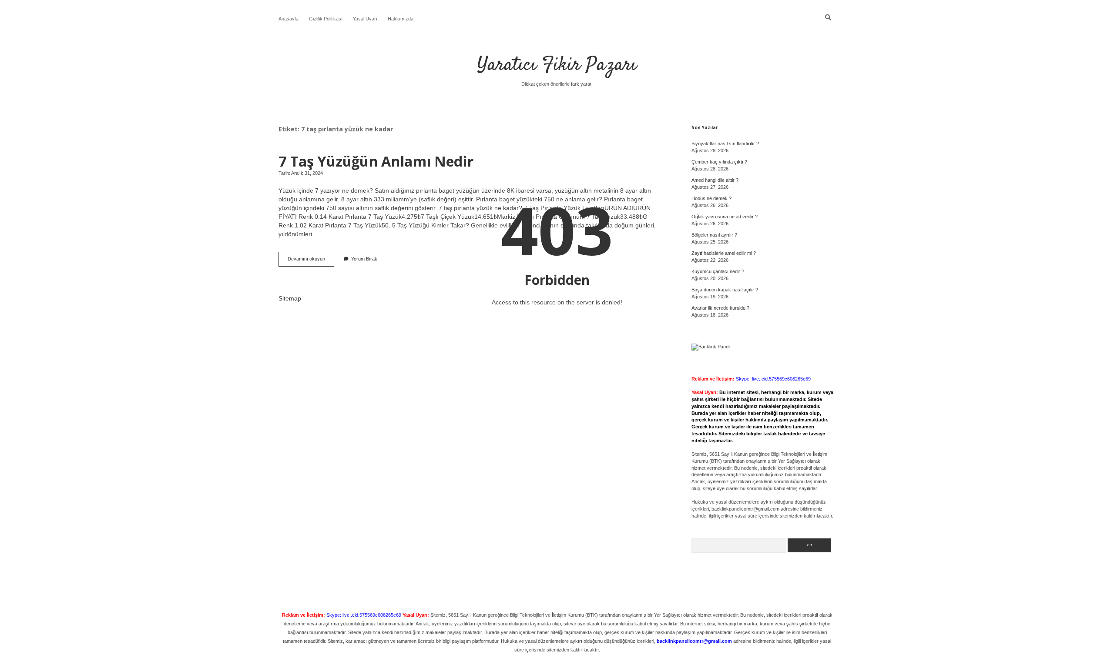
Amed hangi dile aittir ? (714, 180)
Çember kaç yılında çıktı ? (719, 161)
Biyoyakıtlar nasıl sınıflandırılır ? (725, 143)
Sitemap (289, 298)
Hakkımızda (400, 18)
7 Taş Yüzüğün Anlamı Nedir (375, 160)
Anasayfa (288, 18)
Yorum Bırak (364, 258)
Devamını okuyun (311, 261)
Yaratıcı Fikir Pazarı (557, 65)
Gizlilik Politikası (325, 18)
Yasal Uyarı (365, 18)
